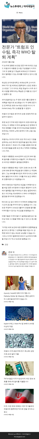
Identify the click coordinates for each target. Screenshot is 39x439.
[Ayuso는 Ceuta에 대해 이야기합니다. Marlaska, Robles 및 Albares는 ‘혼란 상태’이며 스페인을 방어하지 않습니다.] (19, 288)
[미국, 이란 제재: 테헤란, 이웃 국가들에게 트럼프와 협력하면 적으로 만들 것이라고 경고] (19, 401)
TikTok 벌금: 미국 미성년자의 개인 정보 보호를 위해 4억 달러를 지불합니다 (19, 380)
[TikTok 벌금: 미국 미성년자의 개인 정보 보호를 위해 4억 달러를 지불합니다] (19, 374)
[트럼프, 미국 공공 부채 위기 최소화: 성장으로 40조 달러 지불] (19, 346)
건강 (6, 244)
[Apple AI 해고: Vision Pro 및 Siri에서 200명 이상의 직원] (19, 319)
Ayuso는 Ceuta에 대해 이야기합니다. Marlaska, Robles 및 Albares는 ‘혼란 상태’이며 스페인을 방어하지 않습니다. (19, 296)
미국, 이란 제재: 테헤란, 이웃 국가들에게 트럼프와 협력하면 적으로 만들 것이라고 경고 (19, 409)
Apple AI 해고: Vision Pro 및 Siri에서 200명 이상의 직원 (19, 325)
